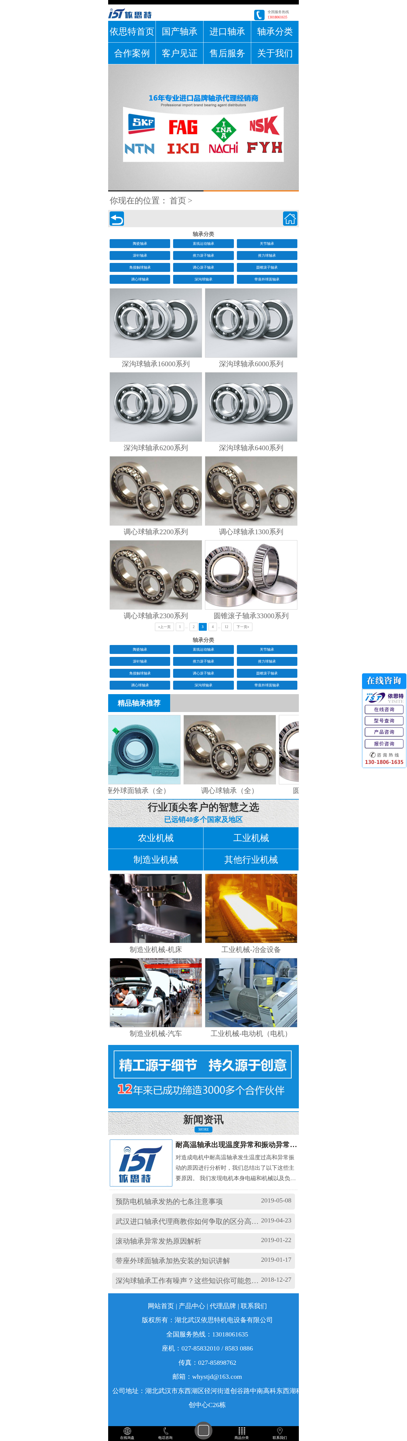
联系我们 (254, 1306)
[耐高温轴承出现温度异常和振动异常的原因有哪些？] (146, 1163)
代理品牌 (223, 1306)
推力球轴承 (267, 255)
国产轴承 (180, 31)
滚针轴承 (140, 255)
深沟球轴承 (203, 279)
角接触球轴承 (140, 267)
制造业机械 (155, 859)
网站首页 (161, 1306)
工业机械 (251, 838)
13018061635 (277, 17)
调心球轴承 (140, 279)
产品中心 (192, 1306)
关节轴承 (267, 244)
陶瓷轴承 (140, 244)
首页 (178, 200)
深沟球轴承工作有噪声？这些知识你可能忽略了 (191, 1281)
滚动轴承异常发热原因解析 (158, 1241)
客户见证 (180, 53)
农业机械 (156, 838)
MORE (203, 1129)
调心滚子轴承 (203, 267)
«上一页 (164, 627)
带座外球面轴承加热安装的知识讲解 (173, 1261)
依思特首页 (132, 31)
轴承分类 (275, 31)
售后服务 (227, 53)
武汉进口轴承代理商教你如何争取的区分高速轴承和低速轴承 (212, 1221)
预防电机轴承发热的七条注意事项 (169, 1201)
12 (226, 627)
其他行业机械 (251, 859)
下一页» (243, 627)
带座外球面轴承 (266, 279)
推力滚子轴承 (203, 255)
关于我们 (275, 53)
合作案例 (132, 53)
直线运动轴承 (203, 244)
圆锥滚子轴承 (267, 267)
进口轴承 (227, 31)
